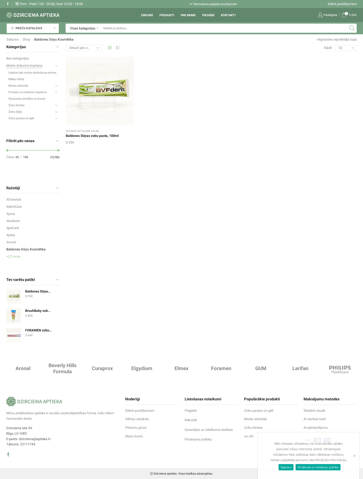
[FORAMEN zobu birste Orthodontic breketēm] (13, 335)
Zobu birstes (16, 105)
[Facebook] (7, 4)
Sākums (147, 15)
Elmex (181, 368)
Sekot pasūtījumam (342, 4)
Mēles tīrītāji (16, 79)
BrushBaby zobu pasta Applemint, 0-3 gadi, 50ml (38, 311)
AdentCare (14, 207)
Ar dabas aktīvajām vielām (82, 131)
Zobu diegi (15, 111)
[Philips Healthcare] (340, 369)
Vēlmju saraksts (137, 419)
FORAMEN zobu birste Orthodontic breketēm (38, 330)
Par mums (188, 15)
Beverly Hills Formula (62, 368)
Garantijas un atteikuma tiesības (209, 430)
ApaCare (12, 228)
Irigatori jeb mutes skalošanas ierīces (32, 72)
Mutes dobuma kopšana (24, 65)
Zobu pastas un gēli (21, 118)
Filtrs (54, 157)
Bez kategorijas (17, 58)
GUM (260, 368)
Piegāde (208, 15)
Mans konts (134, 436)
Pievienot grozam (95, 92)
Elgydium (141, 368)
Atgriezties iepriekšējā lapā (337, 39)
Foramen (221, 368)
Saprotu (286, 467)
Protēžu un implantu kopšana (27, 92)
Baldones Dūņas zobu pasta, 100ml (92, 136)
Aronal (11, 242)
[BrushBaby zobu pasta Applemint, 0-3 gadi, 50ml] (13, 315)
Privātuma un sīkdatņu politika (318, 467)
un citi (248, 436)
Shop (26, 39)
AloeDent (13, 221)
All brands (13, 199)
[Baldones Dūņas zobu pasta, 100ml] (13, 296)
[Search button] (352, 28)
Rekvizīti (191, 420)
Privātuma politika (198, 439)
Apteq (10, 235)
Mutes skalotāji (18, 85)
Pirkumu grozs (136, 428)
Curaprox (102, 368)
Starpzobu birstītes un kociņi (26, 98)
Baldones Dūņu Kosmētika (26, 249)
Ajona (10, 214)
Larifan (300, 368)
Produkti (166, 15)
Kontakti (228, 15)
